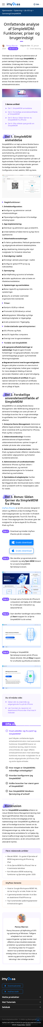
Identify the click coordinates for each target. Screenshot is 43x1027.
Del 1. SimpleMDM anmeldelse (20, 108)
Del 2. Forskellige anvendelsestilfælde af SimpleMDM (22, 113)
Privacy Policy (21, 1025)
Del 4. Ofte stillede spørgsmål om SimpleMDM (21, 124)
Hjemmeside (7, 10)
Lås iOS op (28, 10)
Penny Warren (21, 927)
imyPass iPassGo (8, 508)
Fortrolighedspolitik (10, 1019)
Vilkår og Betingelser (28, 1019)
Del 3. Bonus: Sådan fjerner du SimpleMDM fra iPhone (20, 119)
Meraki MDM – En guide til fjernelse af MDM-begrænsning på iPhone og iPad (22, 859)
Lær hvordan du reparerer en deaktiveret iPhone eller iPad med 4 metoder (22, 710)
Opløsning (18, 10)
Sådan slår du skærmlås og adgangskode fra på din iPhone (20, 703)
